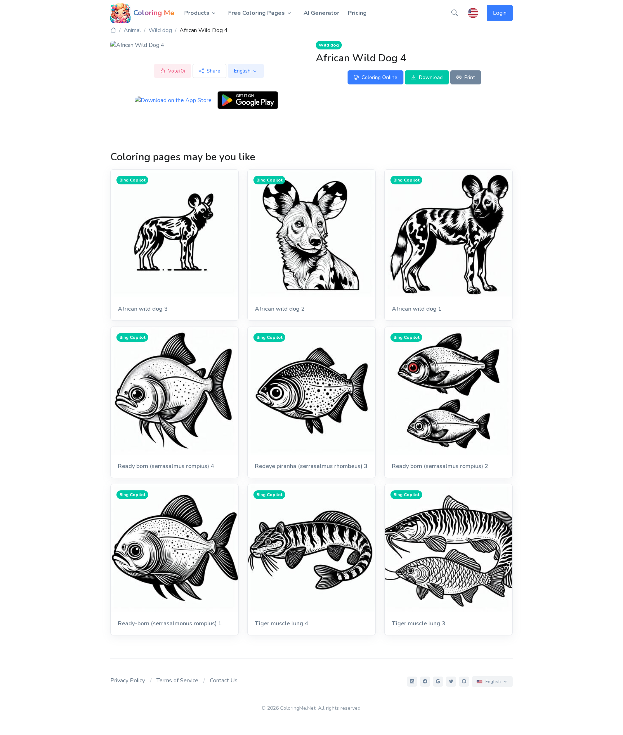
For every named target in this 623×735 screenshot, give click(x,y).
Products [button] (196, 13)
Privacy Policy (127, 680)
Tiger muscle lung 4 (281, 623)
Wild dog (160, 30)
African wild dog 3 (143, 309)
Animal (132, 30)
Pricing (357, 13)
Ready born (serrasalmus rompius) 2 (440, 466)
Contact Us (224, 680)
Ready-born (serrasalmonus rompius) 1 (170, 623)
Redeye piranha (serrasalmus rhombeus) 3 (311, 466)
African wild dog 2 (280, 309)
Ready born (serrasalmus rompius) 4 (166, 466)
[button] (454, 13)
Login (500, 13)
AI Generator (321, 13)
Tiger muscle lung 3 (418, 623)
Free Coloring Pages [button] (256, 13)
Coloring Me (153, 13)
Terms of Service (177, 680)
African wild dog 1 (417, 309)
